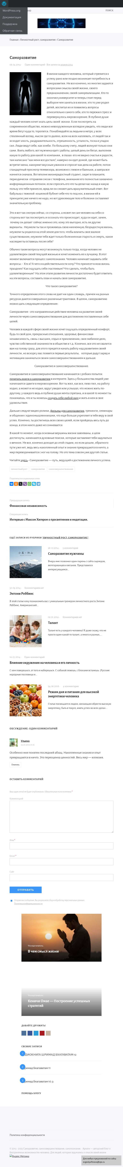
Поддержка (10, 24)
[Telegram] (38, 484)
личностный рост (19, 469)
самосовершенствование (61, 469)
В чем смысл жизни (43, 951)
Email (13, 856)
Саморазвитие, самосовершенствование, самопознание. (61, 23)
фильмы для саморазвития (67, 410)
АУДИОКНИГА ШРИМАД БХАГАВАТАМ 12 (48, 1054)
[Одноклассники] (16, 484)
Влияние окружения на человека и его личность (44, 662)
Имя (12, 840)
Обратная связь (12, 30)
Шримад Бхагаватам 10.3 (37, 1081)
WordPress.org (11, 10)
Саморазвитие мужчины (66, 553)
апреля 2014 (67, 64)
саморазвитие (38, 469)
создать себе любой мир (63, 398)
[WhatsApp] (29, 484)
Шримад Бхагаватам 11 (36, 1068)
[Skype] (34, 484)
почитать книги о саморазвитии (30, 378)
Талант (53, 623)
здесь (24, 460)
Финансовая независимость (28, 505)
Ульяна (25, 741)
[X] (20, 484)
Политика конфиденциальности (28, 904)
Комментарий (16, 798)
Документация (12, 17)
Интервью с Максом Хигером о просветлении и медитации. (49, 519)
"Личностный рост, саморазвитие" (65, 538)
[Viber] (25, 484)
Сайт (12, 872)
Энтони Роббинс (22, 593)
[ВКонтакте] (11, 484)
